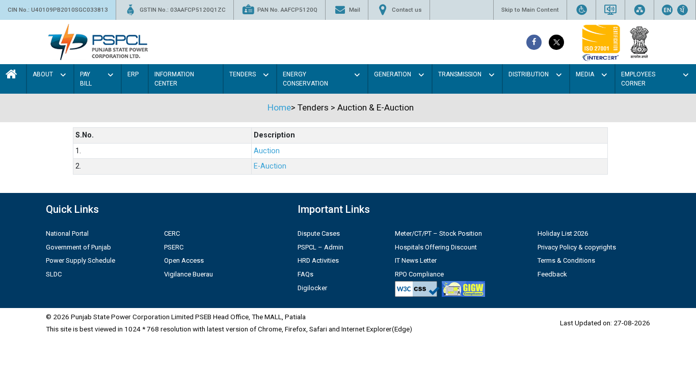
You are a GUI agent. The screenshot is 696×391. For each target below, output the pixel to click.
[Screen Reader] (610, 10)
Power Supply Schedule (80, 260)
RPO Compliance (419, 274)
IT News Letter (416, 260)
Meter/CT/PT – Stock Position (438, 233)
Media (585, 74)
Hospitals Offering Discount (436, 247)
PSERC (173, 247)
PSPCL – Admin (320, 247)
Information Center (174, 79)
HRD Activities (318, 260)
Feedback (552, 274)
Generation (392, 74)
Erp (133, 74)
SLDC (54, 274)
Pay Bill (86, 79)
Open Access (184, 260)
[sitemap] (639, 10)
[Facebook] (534, 42)
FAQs (305, 274)
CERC (172, 233)
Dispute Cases (319, 233)
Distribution (528, 74)
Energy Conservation (305, 79)
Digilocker (312, 288)
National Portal (67, 233)
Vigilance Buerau (188, 274)
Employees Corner (638, 79)
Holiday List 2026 (563, 233)
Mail (354, 9)
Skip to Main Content (530, 9)
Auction (267, 151)
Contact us (407, 9)
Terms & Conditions (566, 260)
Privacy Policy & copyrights (577, 247)
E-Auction (270, 166)
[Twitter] (556, 42)
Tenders (242, 74)
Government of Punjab (78, 247)
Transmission (459, 74)
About (43, 74)
